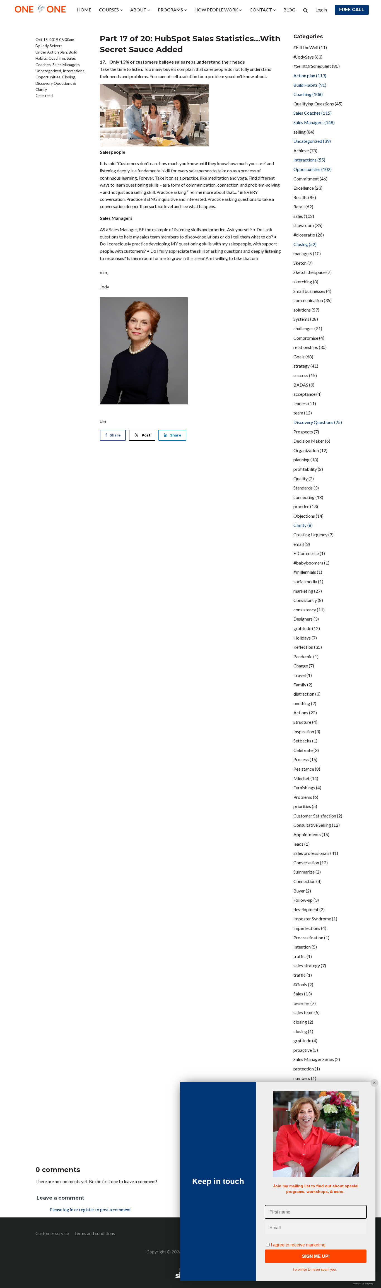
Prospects (306, 431)
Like (103, 421)
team (302, 412)
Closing (68, 76)
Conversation (310, 862)
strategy (305, 365)
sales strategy (309, 965)
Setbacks (305, 740)
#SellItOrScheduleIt (316, 66)
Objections (308, 515)
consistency (309, 609)
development (309, 909)
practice (305, 506)
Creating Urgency (313, 534)
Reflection (307, 647)
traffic (302, 956)
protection (306, 1068)
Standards (306, 487)
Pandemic (306, 656)
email (301, 544)
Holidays (305, 637)
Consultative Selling (316, 825)
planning (305, 459)
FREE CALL (351, 9)
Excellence (307, 187)
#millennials (307, 572)
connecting (308, 497)
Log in (321, 9)
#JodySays (307, 56)
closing (303, 1021)
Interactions (74, 70)
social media (308, 581)
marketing (307, 591)
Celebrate (306, 750)
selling (303, 131)
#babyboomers (311, 562)
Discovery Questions (53, 83)
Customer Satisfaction (317, 815)
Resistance (306, 768)
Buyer (302, 890)
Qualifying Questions (318, 103)
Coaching (57, 58)
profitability (308, 469)
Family (302, 684)
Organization (310, 450)
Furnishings (307, 787)
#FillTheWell (310, 47)
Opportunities (48, 76)
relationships (310, 347)
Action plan (57, 52)
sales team (306, 1012)
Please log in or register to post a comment (90, 1209)
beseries (304, 1003)
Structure (305, 722)
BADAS (303, 384)
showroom (307, 225)
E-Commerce (309, 553)
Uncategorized (48, 70)
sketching (305, 281)
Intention (305, 946)
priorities (305, 806)
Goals (303, 356)
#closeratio (308, 234)
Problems (305, 797)
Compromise (308, 338)
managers (307, 253)
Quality (303, 478)
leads (301, 843)
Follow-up (306, 900)
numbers (304, 1078)
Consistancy (308, 600)
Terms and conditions (94, 1233)
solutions (306, 309)
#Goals (303, 984)
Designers (306, 618)
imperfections (309, 928)
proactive (305, 1050)
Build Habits (309, 85)
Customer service (52, 1233)
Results (304, 197)
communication (312, 300)
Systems (305, 319)
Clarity (41, 89)
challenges (307, 328)
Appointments (311, 834)
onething (304, 703)
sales (303, 216)
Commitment (310, 178)
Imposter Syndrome (315, 918)
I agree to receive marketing (298, 1245)
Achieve (305, 150)
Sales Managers (66, 64)
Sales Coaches (312, 112)
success (305, 375)
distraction (306, 693)
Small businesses (312, 291)
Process (305, 759)
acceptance (307, 394)
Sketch (303, 263)
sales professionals (315, 853)
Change (303, 665)
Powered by (363, 1283)
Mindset (305, 778)
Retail (303, 206)
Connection (307, 881)
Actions (305, 712)
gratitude (306, 628)
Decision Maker (311, 440)
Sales (302, 993)
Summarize (307, 871)
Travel (302, 675)
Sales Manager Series (316, 1059)
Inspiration (306, 731)
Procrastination (311, 937)
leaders (304, 403)
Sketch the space (312, 272)
